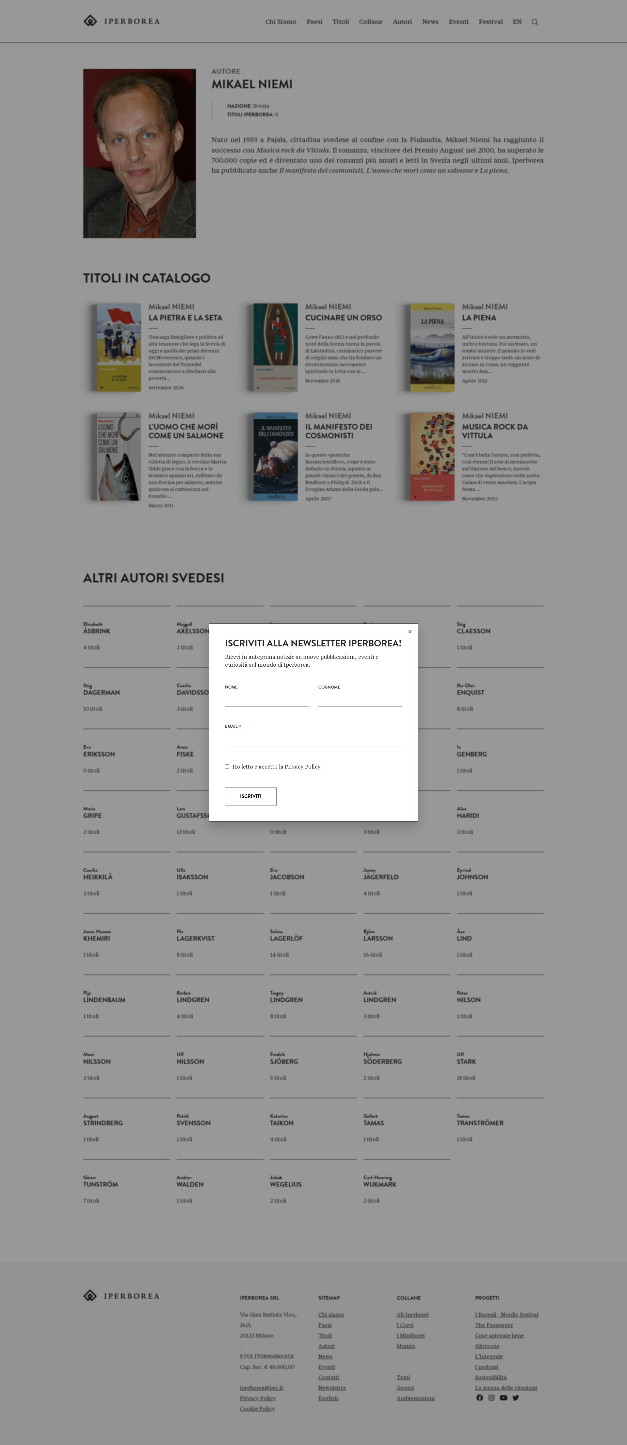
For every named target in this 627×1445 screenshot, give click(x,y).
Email (233, 728)
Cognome (329, 688)
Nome (231, 688)
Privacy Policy (303, 767)
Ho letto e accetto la (277, 767)
